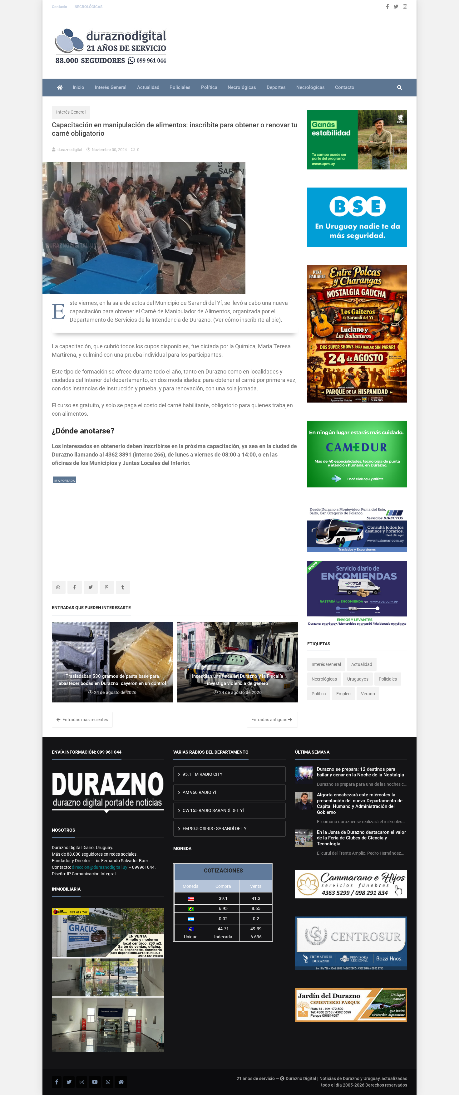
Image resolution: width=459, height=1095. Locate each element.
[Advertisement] (175, 527)
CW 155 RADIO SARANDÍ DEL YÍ (213, 810)
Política (209, 87)
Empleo (343, 693)
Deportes (276, 87)
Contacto (60, 7)
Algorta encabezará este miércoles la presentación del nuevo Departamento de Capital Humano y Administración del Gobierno (359, 803)
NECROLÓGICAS (88, 7)
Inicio (78, 87)
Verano (368, 693)
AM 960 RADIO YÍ (199, 792)
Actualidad (148, 87)
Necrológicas (242, 87)
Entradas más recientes (85, 719)
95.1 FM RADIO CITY (202, 774)
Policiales (180, 87)
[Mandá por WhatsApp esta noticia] (59, 587)
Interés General (110, 87)
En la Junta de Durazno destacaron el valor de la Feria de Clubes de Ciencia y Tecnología (361, 838)
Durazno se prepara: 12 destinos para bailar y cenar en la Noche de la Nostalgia (360, 772)
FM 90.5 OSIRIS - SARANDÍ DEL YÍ (215, 828)
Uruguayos (357, 679)
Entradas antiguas (269, 719)
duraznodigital (70, 149)
